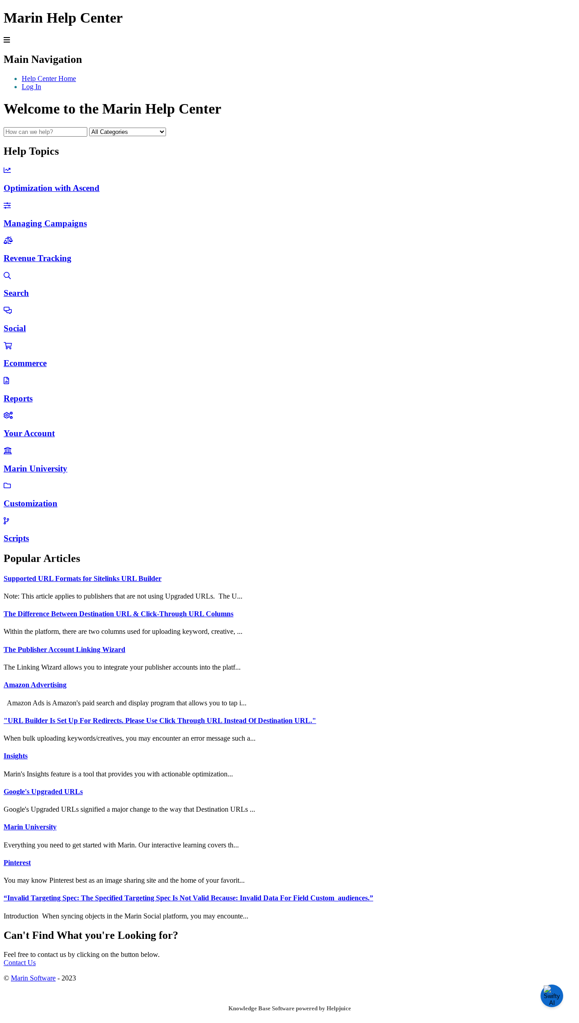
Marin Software (33, 978)
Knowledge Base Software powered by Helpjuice (289, 1008)
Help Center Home (49, 78)
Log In (31, 86)
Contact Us (20, 962)
